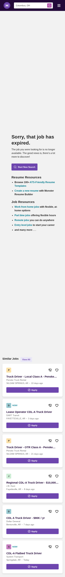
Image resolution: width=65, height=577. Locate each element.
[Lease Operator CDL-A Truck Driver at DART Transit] (32, 415)
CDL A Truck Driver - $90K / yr (25, 518)
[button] (24, 167)
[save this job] (57, 370)
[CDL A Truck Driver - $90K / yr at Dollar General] (32, 521)
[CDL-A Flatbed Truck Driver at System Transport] (32, 557)
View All (26, 359)
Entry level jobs (23, 225)
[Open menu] (59, 5)
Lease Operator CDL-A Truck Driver (29, 411)
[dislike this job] (50, 370)
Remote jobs (22, 220)
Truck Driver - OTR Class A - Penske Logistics (29, 447)
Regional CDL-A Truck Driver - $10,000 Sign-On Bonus (31, 482)
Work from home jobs (27, 207)
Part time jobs (22, 215)
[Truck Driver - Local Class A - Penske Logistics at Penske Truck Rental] (32, 380)
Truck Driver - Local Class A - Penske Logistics (30, 376)
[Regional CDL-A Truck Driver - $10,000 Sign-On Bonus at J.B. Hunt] (32, 486)
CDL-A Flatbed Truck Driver (24, 553)
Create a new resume (27, 190)
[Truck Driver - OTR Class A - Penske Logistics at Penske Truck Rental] (32, 451)
